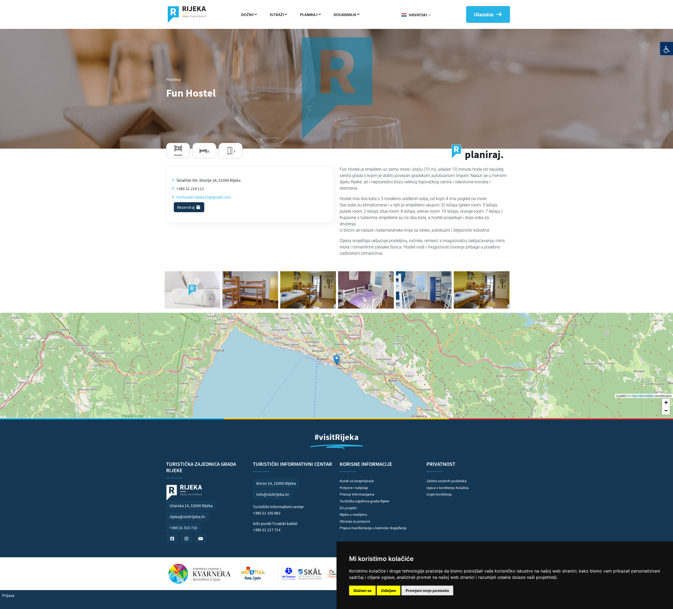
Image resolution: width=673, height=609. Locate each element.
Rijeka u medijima (353, 514)
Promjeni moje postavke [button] (427, 590)
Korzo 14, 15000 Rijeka (276, 483)
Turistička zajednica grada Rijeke (364, 501)
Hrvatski (418, 14)
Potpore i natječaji (354, 487)
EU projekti (348, 508)
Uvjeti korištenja (439, 494)
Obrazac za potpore (355, 521)
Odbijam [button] (388, 590)
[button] (336, 360)
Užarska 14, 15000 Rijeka (191, 505)
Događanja (345, 14)
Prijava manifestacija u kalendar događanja (373, 527)
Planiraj (309, 14)
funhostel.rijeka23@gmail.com (203, 197)
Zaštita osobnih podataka (446, 480)
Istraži (277, 14)
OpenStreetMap (642, 395)
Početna (173, 79)
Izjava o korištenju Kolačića (447, 487)
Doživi (247, 14)
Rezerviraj (186, 207)
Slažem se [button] (362, 590)
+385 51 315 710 (183, 527)
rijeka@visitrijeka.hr (187, 516)
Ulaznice (483, 14)
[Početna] (189, 14)
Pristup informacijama (357, 494)
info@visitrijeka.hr (272, 494)
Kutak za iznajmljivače (357, 480)
